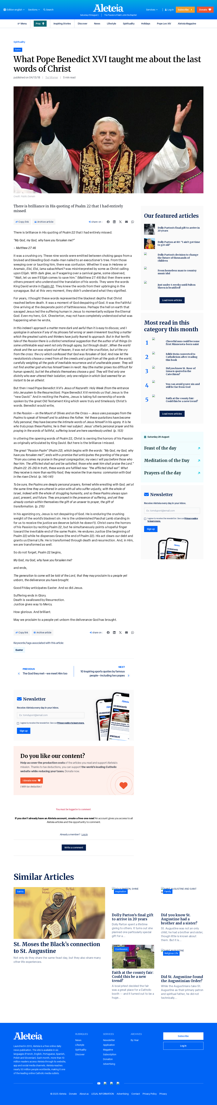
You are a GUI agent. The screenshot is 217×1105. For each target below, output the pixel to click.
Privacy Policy (150, 1093)
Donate (203, 9)
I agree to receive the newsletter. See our (52, 723)
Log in (170, 9)
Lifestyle (111, 23)
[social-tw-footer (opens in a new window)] (111, 1083)
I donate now (29, 780)
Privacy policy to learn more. (70, 722)
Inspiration (120, 891)
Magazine (108, 1049)
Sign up (24, 730)
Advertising (109, 1063)
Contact (135, 1093)
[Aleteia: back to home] (108, 8)
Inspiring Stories (62, 23)
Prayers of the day (162, 473)
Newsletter (109, 1040)
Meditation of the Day (166, 460)
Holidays (145, 23)
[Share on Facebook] (108, 221)
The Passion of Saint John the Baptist (120, 15)
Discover (82, 23)
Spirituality (128, 23)
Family (167, 891)
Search (50, 9)
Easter (19, 650)
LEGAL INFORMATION (102, 1093)
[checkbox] (18, 723)
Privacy (163, 1093)
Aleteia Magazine (187, 23)
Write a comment (73, 847)
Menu (24, 23)
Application (109, 1044)
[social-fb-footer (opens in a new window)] (105, 1083)
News (97, 23)
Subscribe (183, 9)
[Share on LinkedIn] (114, 221)
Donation (108, 1059)
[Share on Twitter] (120, 221)
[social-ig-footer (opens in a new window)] (118, 1083)
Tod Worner (51, 77)
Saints (20, 891)
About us (84, 1093)
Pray (38, 23)
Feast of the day (160, 448)
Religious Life (171, 953)
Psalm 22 (47, 286)
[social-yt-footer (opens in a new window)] (98, 1083)
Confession (121, 949)
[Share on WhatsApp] (132, 221)
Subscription (109, 1054)
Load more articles (172, 300)
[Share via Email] (126, 221)
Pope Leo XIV (164, 23)
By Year (135, 1040)
